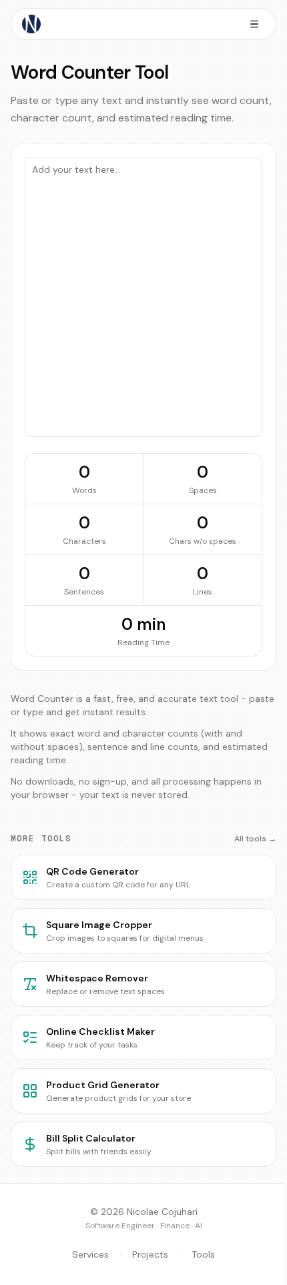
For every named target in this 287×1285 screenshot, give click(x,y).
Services (90, 1254)
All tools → (255, 838)
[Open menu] (254, 24)
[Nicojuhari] (31, 24)
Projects (150, 1254)
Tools (203, 1254)
